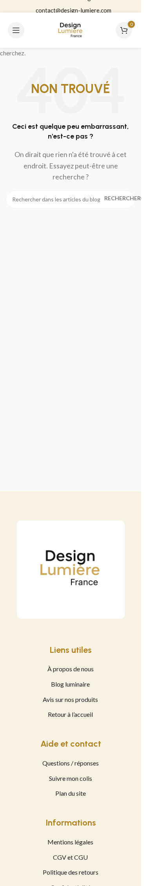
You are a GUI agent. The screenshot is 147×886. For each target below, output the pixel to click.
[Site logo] (70, 29)
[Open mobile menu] (16, 30)
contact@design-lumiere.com (73, 6)
